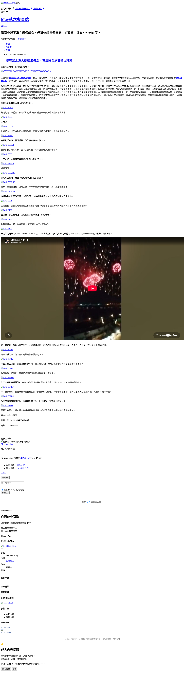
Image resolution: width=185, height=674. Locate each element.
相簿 (8, 44)
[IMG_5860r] (7, 117)
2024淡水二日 (23, 468)
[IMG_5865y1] (7, 145)
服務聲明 (116, 639)
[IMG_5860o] (7, 108)
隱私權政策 (107, 639)
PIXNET (74, 639)
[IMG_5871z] (7, 405)
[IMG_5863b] (7, 136)
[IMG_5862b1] (7, 163)
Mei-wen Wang (7, 444)
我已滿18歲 (6, 669)
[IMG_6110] (6, 219)
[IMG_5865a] (7, 126)
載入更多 (5, 478)
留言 (29, 458)
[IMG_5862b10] (8, 173)
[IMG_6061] (6, 201)
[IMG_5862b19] (8, 182)
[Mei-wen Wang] (2, 630)
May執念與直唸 (15, 19)
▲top (3, 473)
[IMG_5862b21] (8, 191)
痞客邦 (23, 458)
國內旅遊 (21, 465)
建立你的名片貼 (6, 632)
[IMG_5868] (6, 154)
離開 (14, 669)
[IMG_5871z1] (7, 378)
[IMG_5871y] (7, 359)
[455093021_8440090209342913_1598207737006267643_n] (26, 71)
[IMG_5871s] (7, 350)
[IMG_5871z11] (8, 396)
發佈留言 (5, 493)
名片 (8, 50)
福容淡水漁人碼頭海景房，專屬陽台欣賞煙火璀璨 (39, 60)
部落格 (9, 47)
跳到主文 (5, 26)
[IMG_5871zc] (7, 368)
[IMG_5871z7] (7, 387)
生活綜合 (22, 39)
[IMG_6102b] (7, 210)
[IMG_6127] (6, 229)
